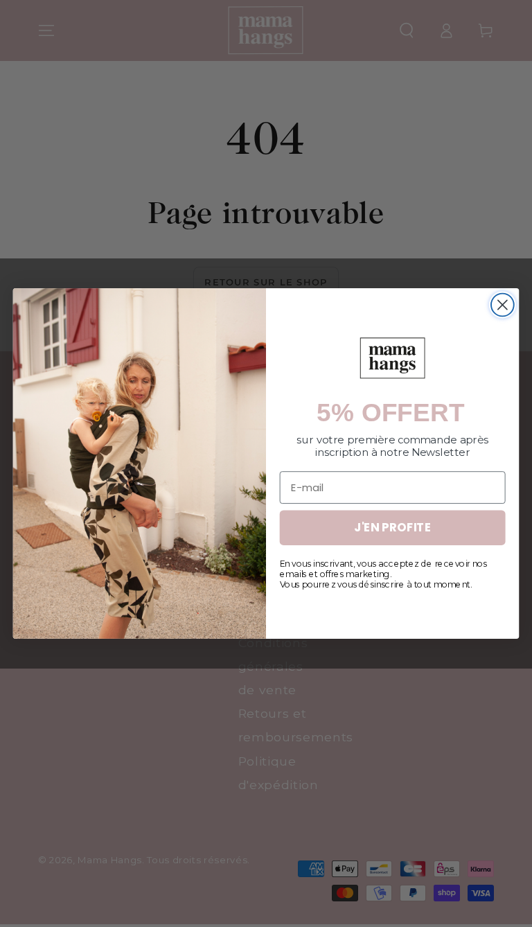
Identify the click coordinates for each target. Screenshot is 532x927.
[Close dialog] (502, 305)
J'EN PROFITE (392, 528)
